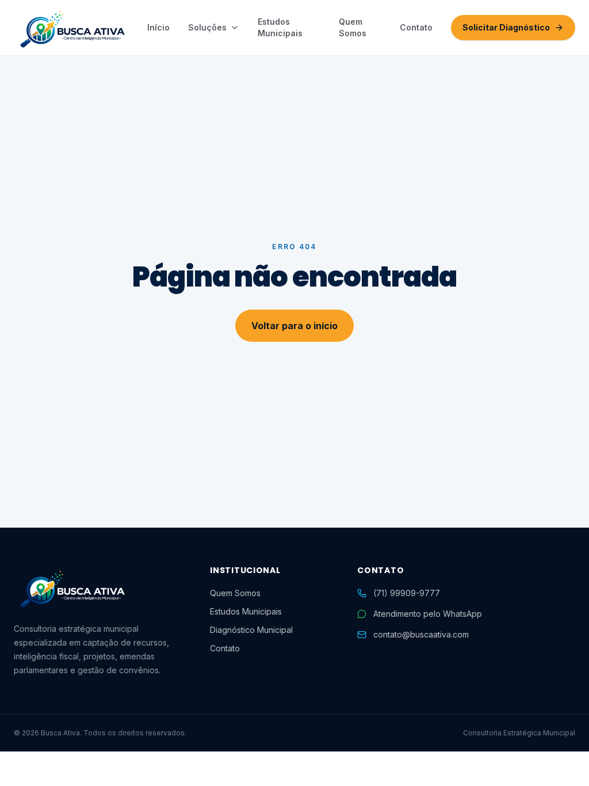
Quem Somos (352, 27)
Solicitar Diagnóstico (506, 27)
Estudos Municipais (280, 27)
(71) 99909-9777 (406, 593)
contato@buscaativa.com (421, 634)
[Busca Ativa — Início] (71, 28)
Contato (416, 27)
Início (158, 27)
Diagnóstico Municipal (251, 630)
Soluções (207, 27)
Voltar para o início (294, 325)
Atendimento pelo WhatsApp (427, 614)
